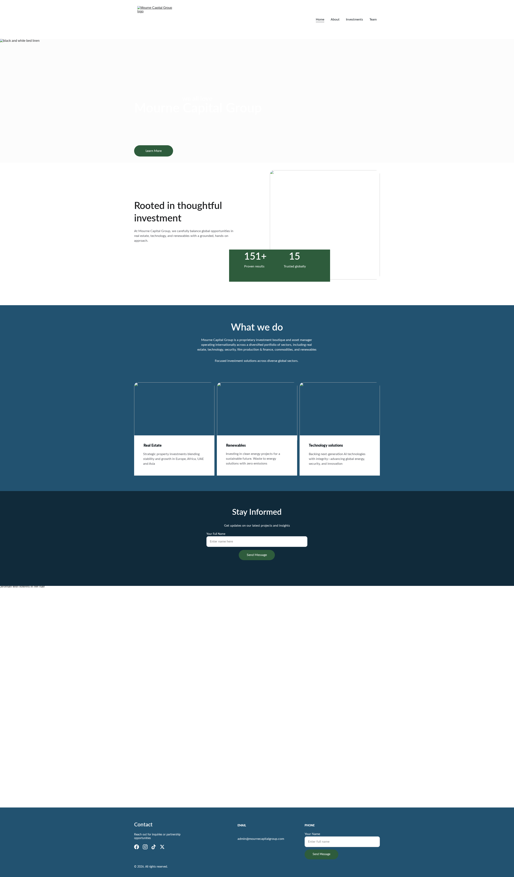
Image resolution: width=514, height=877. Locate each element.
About (335, 19)
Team (373, 19)
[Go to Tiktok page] (153, 846)
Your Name (312, 834)
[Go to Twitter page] (162, 846)
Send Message (257, 555)
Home (320, 19)
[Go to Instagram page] (145, 846)
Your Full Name (215, 534)
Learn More (154, 150)
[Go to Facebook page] (136, 846)
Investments (354, 19)
